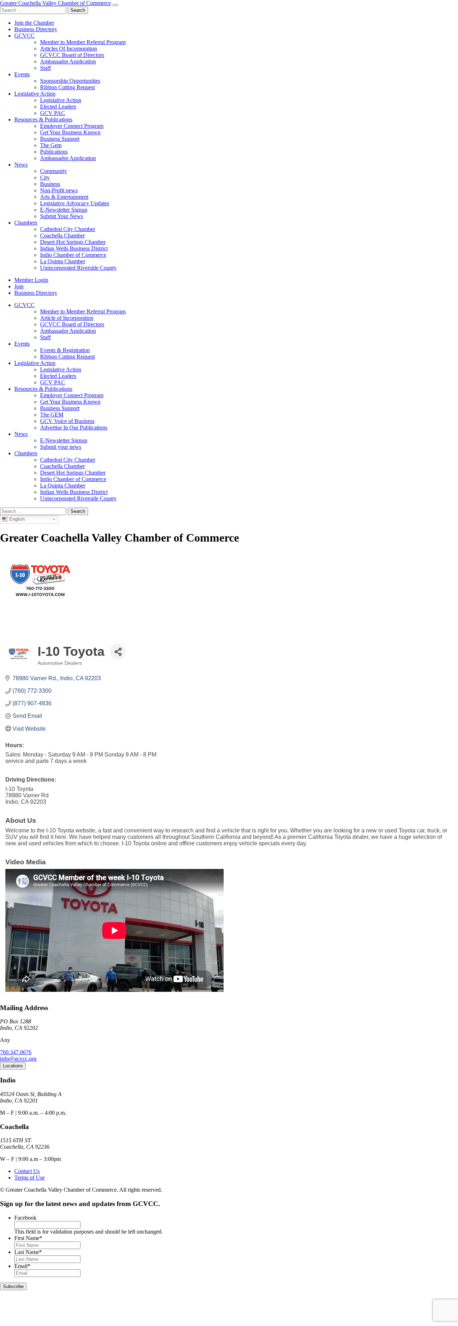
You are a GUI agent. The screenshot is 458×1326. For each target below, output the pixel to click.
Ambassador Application (68, 61)
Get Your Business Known (70, 132)
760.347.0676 (15, 1052)
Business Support (59, 139)
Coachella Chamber (62, 235)
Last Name (28, 1252)
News (21, 165)
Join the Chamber (34, 23)
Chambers (25, 223)
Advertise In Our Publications (73, 427)
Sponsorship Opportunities (70, 81)
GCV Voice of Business (67, 421)
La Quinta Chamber (62, 261)
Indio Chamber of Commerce (73, 255)
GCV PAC (52, 113)
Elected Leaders (58, 107)
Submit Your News (61, 216)
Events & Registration (65, 350)
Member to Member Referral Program (83, 42)
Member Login (31, 280)
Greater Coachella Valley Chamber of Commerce (55, 3)
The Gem (51, 145)
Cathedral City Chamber (67, 229)
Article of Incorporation (66, 318)
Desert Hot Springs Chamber (73, 242)
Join (19, 286)
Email (22, 1266)
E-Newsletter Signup (63, 210)
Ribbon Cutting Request (67, 87)
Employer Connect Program (71, 126)
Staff (45, 68)
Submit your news (60, 447)
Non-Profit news (59, 190)
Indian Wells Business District (74, 248)
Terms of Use (29, 1177)
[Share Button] (118, 652)
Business (50, 184)
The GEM (51, 415)
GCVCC (24, 36)
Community (53, 171)
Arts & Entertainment (64, 197)
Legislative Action (34, 94)
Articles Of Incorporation (68, 48)
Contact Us (27, 1171)
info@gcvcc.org (18, 1059)
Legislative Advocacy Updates (74, 203)
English (16, 519)
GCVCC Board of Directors (72, 55)
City (45, 177)
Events (22, 74)
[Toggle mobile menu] (115, 5)
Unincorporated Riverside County (78, 268)
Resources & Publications (43, 119)
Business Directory (35, 29)
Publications (54, 152)
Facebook (25, 1218)
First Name (28, 1238)
